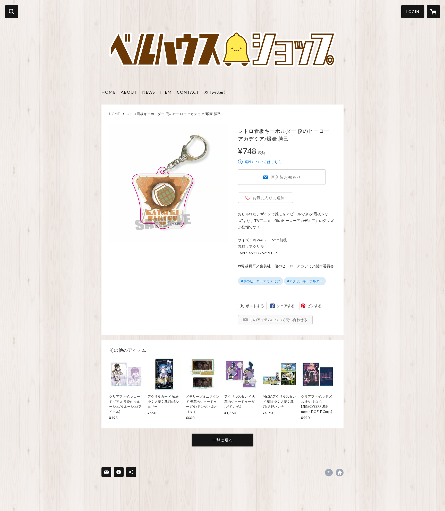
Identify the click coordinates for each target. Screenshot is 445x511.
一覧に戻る (222, 439)
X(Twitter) (215, 92)
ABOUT (129, 92)
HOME (108, 92)
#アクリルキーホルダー (305, 281)
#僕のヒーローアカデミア (260, 281)
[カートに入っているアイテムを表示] (433, 11)
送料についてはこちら (263, 161)
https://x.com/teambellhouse (329, 472)
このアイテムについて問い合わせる (278, 319)
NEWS (148, 92)
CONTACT (188, 92)
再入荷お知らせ (286, 177)
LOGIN (412, 11)
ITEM (166, 92)
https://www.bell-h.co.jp (340, 472)
